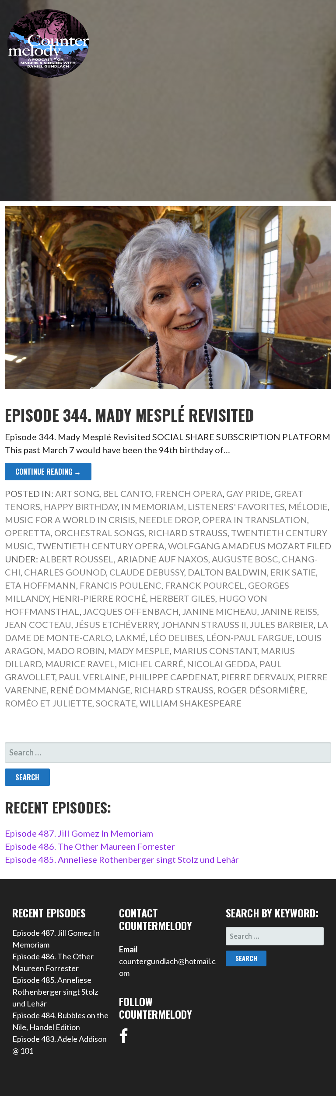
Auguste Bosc (245, 559)
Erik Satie (293, 572)
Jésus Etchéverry (116, 624)
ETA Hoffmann (40, 585)
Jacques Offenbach (131, 611)
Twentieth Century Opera (100, 546)
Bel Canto (127, 493)
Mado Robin (76, 650)
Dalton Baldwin (227, 572)
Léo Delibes (176, 637)
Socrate (116, 703)
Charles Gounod (65, 572)
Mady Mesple (139, 650)
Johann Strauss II (203, 624)
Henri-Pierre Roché (99, 598)
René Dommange (90, 690)
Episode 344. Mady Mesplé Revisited (129, 414)
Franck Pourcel (205, 585)
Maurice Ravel (80, 663)
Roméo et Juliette (48, 703)
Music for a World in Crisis (70, 519)
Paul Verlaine (92, 677)
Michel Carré (151, 663)
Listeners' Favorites (236, 506)
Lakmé (130, 637)
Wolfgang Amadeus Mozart (236, 546)
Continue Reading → (48, 471)
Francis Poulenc (120, 585)
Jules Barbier (282, 624)
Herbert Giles (182, 598)
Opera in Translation (254, 519)
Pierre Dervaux (257, 677)
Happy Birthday (81, 506)
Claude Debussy (146, 572)
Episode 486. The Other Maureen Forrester (90, 846)
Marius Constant (215, 650)
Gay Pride (248, 493)
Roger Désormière (261, 690)
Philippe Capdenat (173, 677)
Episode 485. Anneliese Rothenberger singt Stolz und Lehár (122, 859)
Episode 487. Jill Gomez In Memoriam (79, 833)
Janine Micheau (219, 611)
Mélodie (308, 506)
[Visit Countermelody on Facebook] (123, 1039)
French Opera (189, 493)
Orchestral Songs (99, 532)
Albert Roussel (77, 559)
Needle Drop (169, 519)
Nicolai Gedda (221, 663)
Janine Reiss (289, 611)
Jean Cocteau (38, 624)
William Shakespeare (191, 703)
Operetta (28, 532)
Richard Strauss (188, 532)
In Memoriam (152, 506)
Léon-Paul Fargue (249, 637)
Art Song (77, 493)
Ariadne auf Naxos (162, 559)
